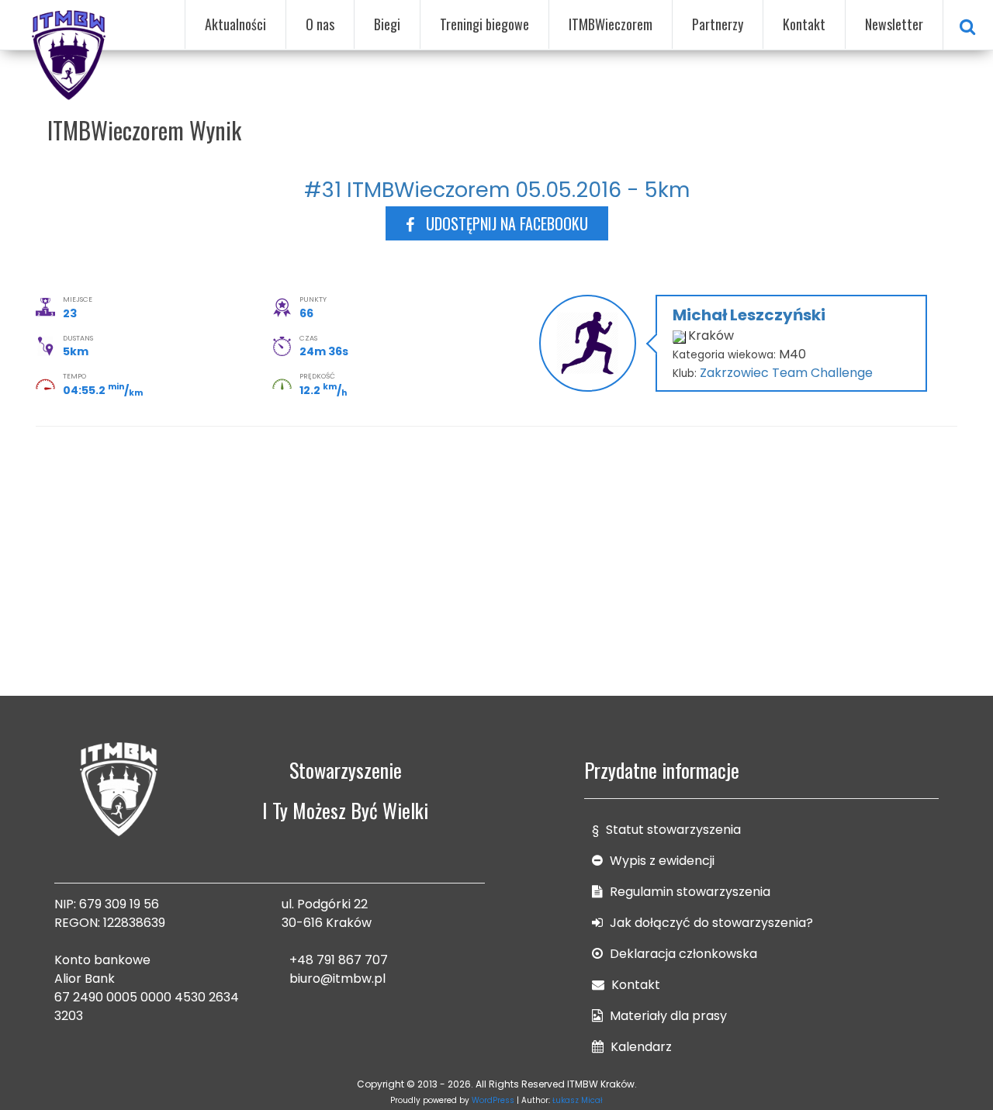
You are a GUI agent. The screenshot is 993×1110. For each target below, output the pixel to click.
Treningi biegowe (484, 24)
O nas (320, 24)
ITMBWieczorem (610, 24)
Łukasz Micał (577, 1100)
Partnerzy (717, 24)
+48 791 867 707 (338, 960)
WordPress (493, 1100)
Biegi (387, 24)
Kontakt (804, 24)
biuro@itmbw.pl (337, 978)
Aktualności (235, 24)
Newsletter (894, 24)
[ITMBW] (69, 52)
